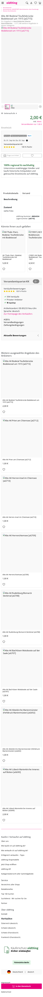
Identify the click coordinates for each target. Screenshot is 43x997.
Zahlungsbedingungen (14, 325)
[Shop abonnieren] (36, 281)
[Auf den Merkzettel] (32, 155)
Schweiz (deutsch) (8, 928)
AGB (6, 319)
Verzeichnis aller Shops (10, 884)
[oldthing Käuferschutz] (21, 950)
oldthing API (6, 869)
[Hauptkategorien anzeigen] (2, 2)
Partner (4, 903)
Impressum (5, 982)
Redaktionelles (7, 889)
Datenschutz (6, 992)
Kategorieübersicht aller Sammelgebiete (17, 874)
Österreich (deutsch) (9, 923)
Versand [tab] (26, 193)
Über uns (5, 841)
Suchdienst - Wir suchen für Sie (14, 898)
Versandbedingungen (14, 322)
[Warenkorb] (40, 3)
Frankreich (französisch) (10, 937)
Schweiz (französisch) (9, 933)
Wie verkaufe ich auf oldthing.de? (14, 850)
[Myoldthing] (31, 3)
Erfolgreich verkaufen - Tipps (12, 855)
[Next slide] (40, 106)
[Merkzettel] (35, 3)
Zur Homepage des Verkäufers (18, 313)
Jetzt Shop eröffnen (8, 864)
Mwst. (39, 121)
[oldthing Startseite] (12, 2)
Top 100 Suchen (7, 894)
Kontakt (4, 914)
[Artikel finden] (27, 3)
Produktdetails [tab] (10, 193)
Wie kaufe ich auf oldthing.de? (13, 846)
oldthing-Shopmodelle (10, 860)
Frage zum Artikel (13, 155)
